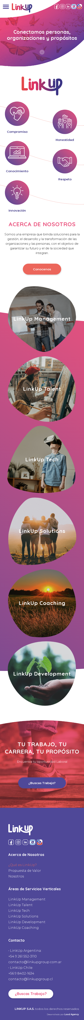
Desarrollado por (63, 1014)
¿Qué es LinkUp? (22, 865)
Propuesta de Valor (24, 871)
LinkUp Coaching (23, 928)
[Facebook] (56, 6)
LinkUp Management (26, 899)
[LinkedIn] (68, 6)
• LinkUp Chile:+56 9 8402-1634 (21, 970)
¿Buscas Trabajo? (42, 782)
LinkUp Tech (19, 911)
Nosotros (16, 876)
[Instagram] (62, 6)
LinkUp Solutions (23, 916)
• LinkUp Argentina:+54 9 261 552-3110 (25, 953)
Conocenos (42, 269)
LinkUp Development (26, 922)
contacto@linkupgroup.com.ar (35, 962)
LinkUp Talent (20, 905)
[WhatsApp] (73, 6)
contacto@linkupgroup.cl (30, 979)
